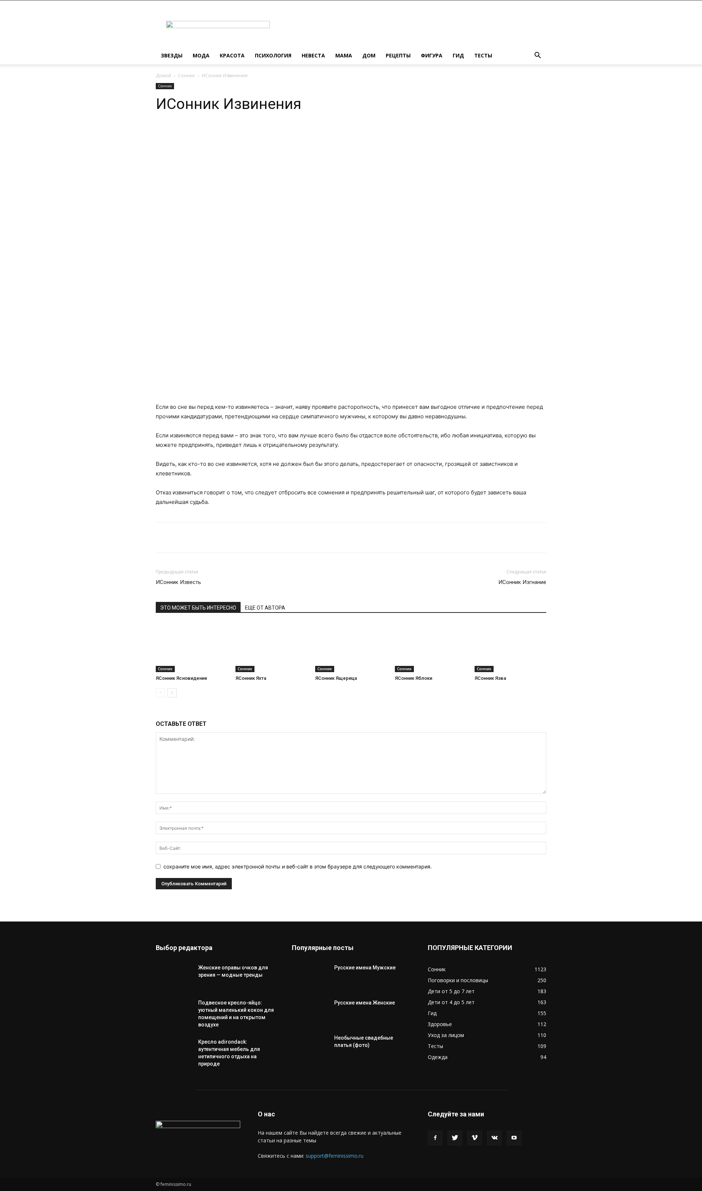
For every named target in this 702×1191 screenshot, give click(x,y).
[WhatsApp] (223, 135)
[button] (537, 56)
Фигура (431, 55)
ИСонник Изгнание (522, 582)
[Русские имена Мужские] (310, 977)
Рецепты (398, 55)
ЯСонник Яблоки (413, 678)
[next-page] (172, 692)
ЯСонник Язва (490, 678)
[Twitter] (455, 1138)
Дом (368, 55)
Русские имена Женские (364, 1003)
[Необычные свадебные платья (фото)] (310, 1047)
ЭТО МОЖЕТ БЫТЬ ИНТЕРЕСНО (198, 608)
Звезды (171, 55)
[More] (274, 135)
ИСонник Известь (178, 582)
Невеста (313, 55)
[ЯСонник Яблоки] (431, 647)
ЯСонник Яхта (250, 678)
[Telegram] (240, 135)
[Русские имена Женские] (310, 1012)
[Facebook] (435, 1138)
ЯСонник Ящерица (336, 678)
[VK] (256, 135)
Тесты (483, 55)
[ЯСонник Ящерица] (351, 647)
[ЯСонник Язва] (510, 647)
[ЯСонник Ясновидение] (191, 647)
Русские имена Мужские (365, 967)
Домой (163, 75)
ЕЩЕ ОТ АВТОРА (265, 608)
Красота (232, 55)
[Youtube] (514, 1138)
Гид (458, 55)
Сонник (186, 75)
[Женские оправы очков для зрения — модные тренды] (174, 977)
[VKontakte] (494, 1138)
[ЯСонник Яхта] (271, 647)
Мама (343, 55)
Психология (273, 55)
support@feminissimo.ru (334, 1155)
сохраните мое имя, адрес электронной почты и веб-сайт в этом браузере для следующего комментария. (297, 866)
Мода (201, 55)
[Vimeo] (474, 1138)
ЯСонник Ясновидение (181, 678)
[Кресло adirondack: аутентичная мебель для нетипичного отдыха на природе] (174, 1051)
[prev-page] (160, 692)
